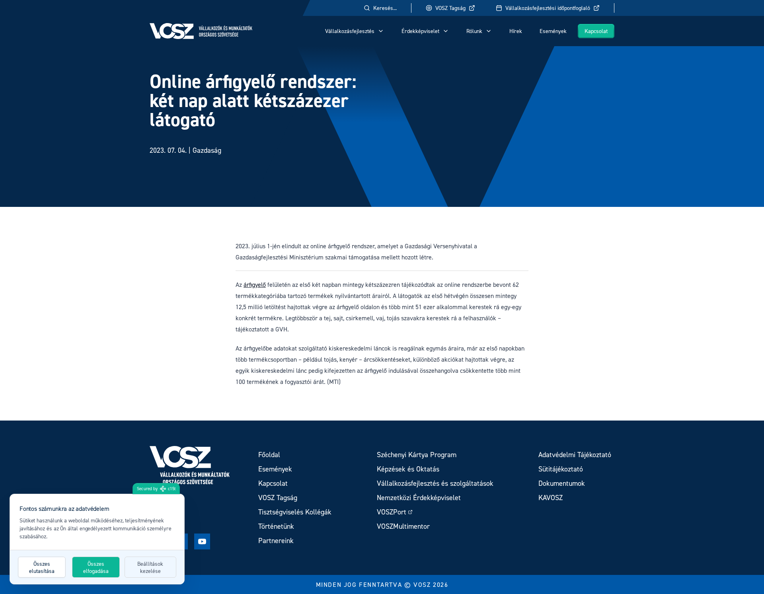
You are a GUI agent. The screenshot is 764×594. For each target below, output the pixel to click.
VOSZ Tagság (450, 7)
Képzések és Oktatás (408, 469)
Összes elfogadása (96, 567)
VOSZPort (391, 512)
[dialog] (97, 539)
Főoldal (269, 454)
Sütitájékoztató (560, 469)
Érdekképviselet (420, 30)
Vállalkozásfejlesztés (349, 30)
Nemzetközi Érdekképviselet (419, 497)
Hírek (515, 30)
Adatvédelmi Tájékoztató (574, 454)
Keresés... (385, 7)
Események (553, 30)
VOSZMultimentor (403, 526)
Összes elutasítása (42, 567)
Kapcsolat (596, 30)
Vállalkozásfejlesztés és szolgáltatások (435, 483)
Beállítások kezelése (150, 567)
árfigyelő (255, 284)
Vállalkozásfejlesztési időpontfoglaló (547, 7)
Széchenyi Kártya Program (416, 454)
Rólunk (474, 30)
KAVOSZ (550, 497)
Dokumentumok (561, 483)
